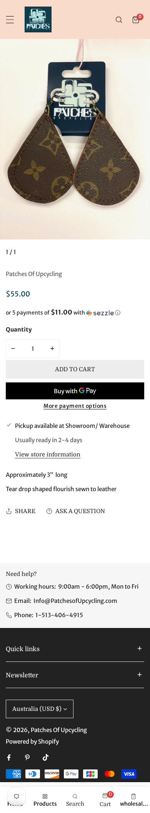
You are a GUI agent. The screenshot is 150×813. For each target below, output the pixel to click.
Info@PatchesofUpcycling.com (75, 600)
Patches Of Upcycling (34, 274)
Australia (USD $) (37, 708)
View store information (47, 454)
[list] (75, 151)
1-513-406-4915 (59, 615)
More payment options (75, 405)
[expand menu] (10, 19)
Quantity (19, 329)
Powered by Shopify (32, 741)
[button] (135, 19)
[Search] (118, 19)
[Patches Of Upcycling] (38, 19)
